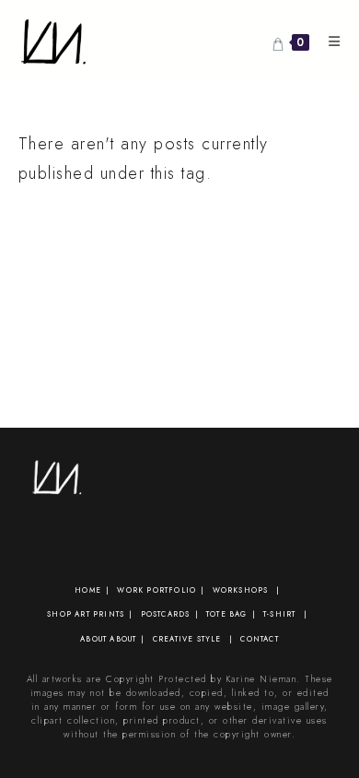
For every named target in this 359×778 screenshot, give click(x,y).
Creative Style (187, 638)
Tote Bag (227, 613)
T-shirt (279, 613)
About (93, 638)
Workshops (241, 589)
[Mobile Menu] (328, 41)
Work (130, 589)
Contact (259, 638)
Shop (59, 613)
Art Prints (99, 613)
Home (88, 589)
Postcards (166, 613)
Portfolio (171, 589)
